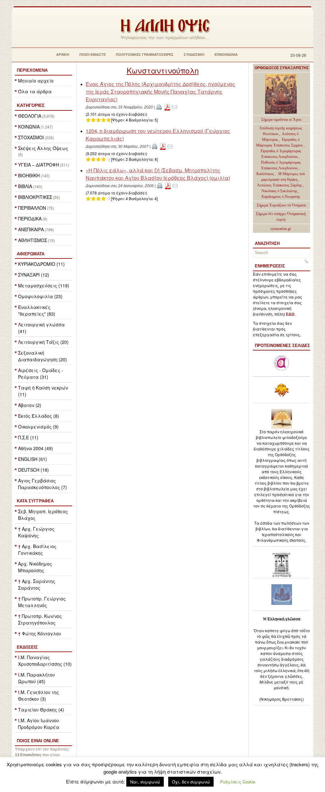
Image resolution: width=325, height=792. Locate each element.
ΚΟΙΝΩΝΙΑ (29, 126)
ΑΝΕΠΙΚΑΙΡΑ (31, 229)
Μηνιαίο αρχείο (36, 80)
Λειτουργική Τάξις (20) (43, 342)
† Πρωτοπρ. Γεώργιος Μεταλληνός (42, 601)
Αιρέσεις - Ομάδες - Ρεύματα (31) (40, 373)
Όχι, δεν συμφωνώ (191, 782)
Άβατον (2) (29, 405)
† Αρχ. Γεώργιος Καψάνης (36, 532)
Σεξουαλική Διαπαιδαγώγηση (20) (42, 356)
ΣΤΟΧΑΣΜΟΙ (31, 137)
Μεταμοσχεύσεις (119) (43, 285)
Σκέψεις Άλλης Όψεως (43, 148)
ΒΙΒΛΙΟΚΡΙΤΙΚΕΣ (35, 197)
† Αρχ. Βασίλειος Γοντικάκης (37, 549)
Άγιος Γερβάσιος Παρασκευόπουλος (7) (42, 483)
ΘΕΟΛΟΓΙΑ (29, 116)
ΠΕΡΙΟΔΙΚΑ (30, 218)
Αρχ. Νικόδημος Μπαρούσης (35, 566)
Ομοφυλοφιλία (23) (40, 296)
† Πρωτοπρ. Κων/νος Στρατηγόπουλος (40, 619)
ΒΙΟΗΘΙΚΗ (29, 175)
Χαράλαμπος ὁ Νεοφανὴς (280, 196)
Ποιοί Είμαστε (92, 54)
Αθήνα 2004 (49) (35, 448)
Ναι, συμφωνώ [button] (145, 782)
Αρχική (62, 54)
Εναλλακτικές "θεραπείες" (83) (36, 310)
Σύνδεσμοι (194, 54)
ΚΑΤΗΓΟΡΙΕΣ (30, 105)
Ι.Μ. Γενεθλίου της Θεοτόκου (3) (38, 695)
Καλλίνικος (265, 174)
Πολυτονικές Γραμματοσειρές (145, 54)
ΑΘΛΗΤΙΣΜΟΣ (32, 240)
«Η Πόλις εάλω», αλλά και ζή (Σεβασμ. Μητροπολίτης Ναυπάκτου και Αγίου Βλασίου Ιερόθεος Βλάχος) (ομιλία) (158, 174)
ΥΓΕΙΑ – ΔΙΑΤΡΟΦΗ (38, 164)
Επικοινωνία (226, 54)
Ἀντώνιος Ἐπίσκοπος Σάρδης (279, 185)
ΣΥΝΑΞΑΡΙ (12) (33, 275)
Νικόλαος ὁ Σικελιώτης (279, 191)
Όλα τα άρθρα (35, 91)
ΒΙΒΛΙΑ (25, 186)
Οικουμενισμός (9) (38, 426)
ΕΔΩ (290, 314)
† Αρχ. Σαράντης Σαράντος (36, 584)
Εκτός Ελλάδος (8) (38, 416)
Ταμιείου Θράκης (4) (41, 709)
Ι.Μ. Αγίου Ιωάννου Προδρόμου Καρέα (38, 723)
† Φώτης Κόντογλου (39, 633)
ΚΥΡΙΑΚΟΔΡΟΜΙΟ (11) (41, 264)
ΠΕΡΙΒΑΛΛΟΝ (32, 208)
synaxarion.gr (280, 228)
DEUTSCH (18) (33, 470)
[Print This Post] (159, 106)
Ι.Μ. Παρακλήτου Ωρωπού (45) (36, 677)
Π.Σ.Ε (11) (28, 437)
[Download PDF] (167, 106)
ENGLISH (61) (32, 459)
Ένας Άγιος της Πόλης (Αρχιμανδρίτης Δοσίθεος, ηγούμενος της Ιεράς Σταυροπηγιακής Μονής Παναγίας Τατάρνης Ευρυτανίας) (160, 91)
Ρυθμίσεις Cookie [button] (237, 782)
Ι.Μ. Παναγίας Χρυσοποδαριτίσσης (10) (45, 660)
